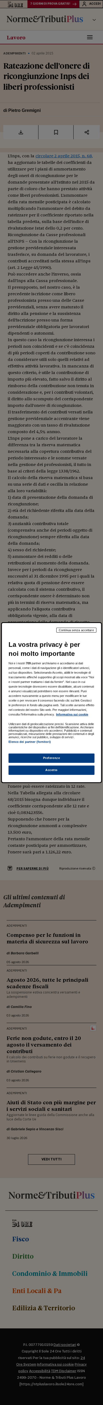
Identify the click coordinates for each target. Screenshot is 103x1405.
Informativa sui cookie (72, 714)
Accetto (51, 770)
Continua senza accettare (76, 629)
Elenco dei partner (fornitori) (30, 741)
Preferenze (51, 758)
